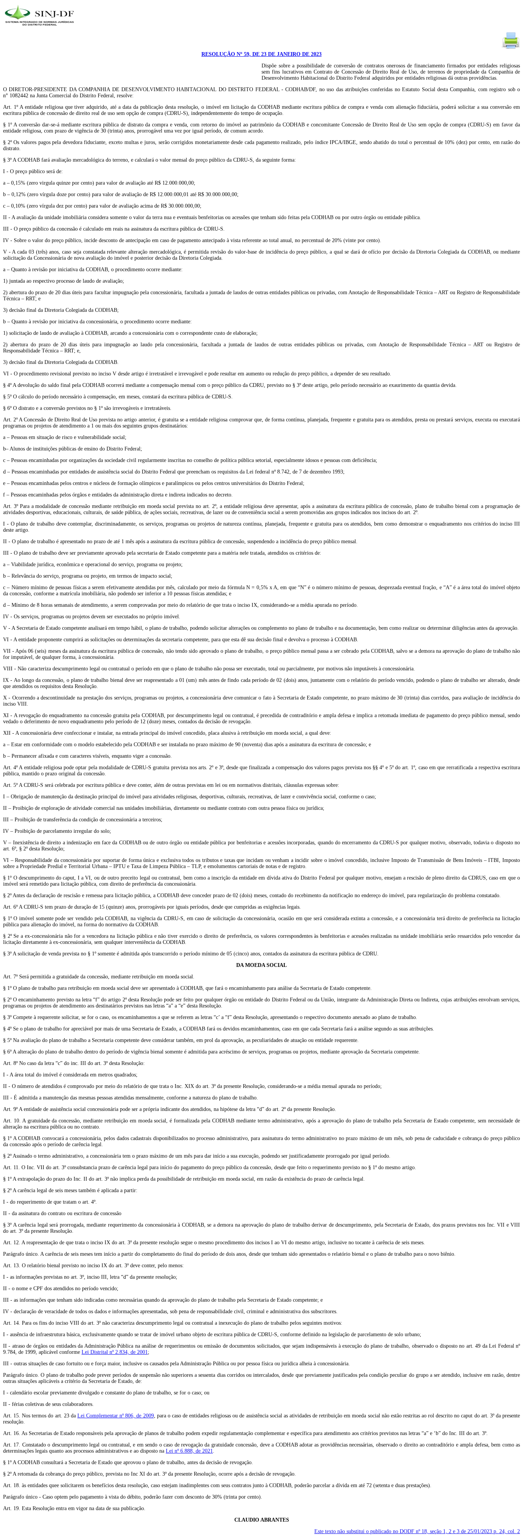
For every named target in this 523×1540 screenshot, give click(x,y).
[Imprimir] (511, 48)
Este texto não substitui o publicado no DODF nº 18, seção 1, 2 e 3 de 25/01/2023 (417, 1531)
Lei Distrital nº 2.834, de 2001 (115, 1352)
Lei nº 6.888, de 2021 (189, 1451)
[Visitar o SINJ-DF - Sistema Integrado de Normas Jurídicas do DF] (40, 28)
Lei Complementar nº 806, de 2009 (115, 1416)
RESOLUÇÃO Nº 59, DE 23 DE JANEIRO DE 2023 (261, 54)
